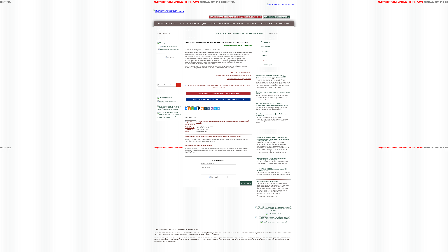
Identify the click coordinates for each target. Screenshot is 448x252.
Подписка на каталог (239, 33)
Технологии (282, 23)
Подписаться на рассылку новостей (239, 79)
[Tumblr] (208, 108)
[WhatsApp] (192, 108)
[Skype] (215, 108)
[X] (199, 108)
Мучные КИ (172, 30)
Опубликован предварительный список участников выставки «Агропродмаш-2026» (271, 76)
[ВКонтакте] (186, 108)
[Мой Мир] (195, 108)
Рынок (159, 30)
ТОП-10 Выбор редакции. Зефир (268, 181)
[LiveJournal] (205, 108)
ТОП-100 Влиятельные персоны (276, 17)
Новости (170, 23)
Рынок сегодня (266, 65)
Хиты (181, 23)
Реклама (252, 33)
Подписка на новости (221, 33)
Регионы (264, 60)
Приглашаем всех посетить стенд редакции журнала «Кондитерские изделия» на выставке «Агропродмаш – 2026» (273, 139)
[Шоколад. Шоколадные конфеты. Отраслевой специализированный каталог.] (169, 12)
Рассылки (252, 23)
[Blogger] (202, 108)
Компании (193, 23)
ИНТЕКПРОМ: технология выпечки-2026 (198, 145)
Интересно (265, 51)
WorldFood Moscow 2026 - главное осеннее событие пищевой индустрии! (271, 159)
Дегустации (209, 23)
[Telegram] (218, 108)
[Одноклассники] (189, 108)
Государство (265, 42)
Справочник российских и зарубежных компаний (218, 93)
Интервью (238, 23)
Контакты (261, 33)
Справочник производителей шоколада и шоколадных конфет (235, 17)
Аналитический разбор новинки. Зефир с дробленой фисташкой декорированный (213, 136)
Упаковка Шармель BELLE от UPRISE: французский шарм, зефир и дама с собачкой (272, 104)
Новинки (224, 23)
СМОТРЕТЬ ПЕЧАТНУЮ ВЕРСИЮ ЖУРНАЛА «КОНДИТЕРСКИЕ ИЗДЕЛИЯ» (218, 99)
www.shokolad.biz (186, 233)
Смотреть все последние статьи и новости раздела (233, 75)
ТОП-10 (159, 23)
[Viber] (212, 108)
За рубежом (265, 46)
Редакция (187, 30)
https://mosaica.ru (246, 73)
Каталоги (266, 23)
